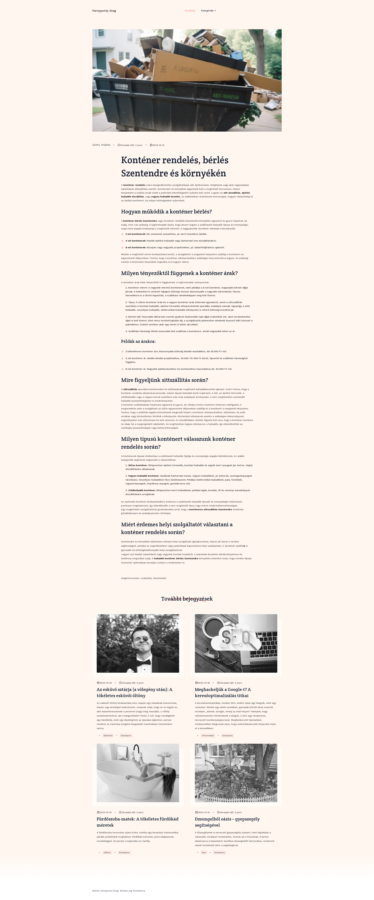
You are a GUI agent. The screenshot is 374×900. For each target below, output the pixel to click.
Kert (204, 852)
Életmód (108, 735)
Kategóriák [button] (207, 10)
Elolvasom (126, 735)
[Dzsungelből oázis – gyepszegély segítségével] (236, 773)
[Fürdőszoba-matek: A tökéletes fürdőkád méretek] (138, 773)
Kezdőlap (190, 10)
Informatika (208, 735)
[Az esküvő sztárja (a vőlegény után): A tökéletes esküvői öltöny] (138, 643)
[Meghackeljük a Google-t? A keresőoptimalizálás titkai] (236, 643)
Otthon (107, 852)
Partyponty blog (104, 10)
